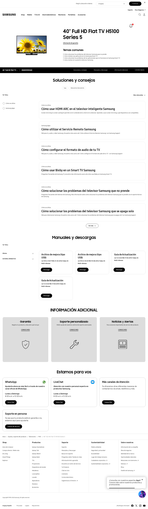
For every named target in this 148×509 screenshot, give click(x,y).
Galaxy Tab (35, 450)
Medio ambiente (96, 447)
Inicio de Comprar (7, 447)
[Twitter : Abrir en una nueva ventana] (136, 505)
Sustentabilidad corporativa (100, 464)
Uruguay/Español (7, 505)
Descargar (46, 270)
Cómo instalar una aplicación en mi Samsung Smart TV (80, 56)
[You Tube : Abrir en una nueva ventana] (144, 505)
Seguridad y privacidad (98, 450)
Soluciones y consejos (80, 70)
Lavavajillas (36, 474)
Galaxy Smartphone (38, 447)
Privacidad (19, 505)
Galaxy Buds (36, 457)
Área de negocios (126, 450)
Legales (27, 505)
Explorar (5, 460)
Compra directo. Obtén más (10, 450)
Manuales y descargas (101, 70)
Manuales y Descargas (69, 450)
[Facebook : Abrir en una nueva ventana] (132, 505)
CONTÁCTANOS (139, 70)
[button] (92, 110)
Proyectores (36, 464)
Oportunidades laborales (128, 457)
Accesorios (35, 487)
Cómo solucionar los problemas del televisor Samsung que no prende (85, 54)
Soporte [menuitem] (130, 10)
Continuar (135, 4)
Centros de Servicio (13, 426)
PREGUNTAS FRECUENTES (77, 88)
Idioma (4, 253)
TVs (33, 460)
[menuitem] (23, 14)
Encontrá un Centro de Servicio (71, 464)
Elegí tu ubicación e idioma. (84, 3)
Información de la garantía (70, 460)
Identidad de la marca (127, 454)
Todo (65, 88)
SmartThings (6, 457)
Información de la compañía (129, 447)
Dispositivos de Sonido (39, 467)
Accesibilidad (95, 454)
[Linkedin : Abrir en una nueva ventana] (140, 505)
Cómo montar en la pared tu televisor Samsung (78, 60)
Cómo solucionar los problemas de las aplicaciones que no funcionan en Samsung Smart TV (92, 58)
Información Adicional (121, 70)
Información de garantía (70, 43)
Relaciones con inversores (129, 460)
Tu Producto (65, 467)
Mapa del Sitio (35, 505)
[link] (131, 26)
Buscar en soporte (67, 454)
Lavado (34, 477)
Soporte (64, 447)
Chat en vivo (65, 470)
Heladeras (35, 470)
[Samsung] (9, 14)
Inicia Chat (10, 402)
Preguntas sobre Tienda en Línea (72, 457)
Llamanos (65, 474)
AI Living (5, 454)
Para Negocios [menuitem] (139, 10)
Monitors (35, 484)
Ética (122, 467)
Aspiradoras (35, 481)
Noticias (123, 464)
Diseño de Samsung (127, 470)
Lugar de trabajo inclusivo (99, 457)
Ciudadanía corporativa (98, 460)
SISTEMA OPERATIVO (9, 259)
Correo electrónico (67, 477)
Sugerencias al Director (69, 481)
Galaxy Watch (36, 454)
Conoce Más (108, 402)
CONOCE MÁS (25, 330)
